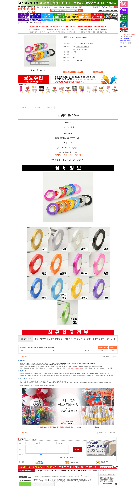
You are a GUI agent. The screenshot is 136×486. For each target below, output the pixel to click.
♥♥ (28, 454)
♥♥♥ (33, 454)
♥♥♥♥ (37, 454)
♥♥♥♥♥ (44, 454)
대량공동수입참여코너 (126, 36)
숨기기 (116, 484)
